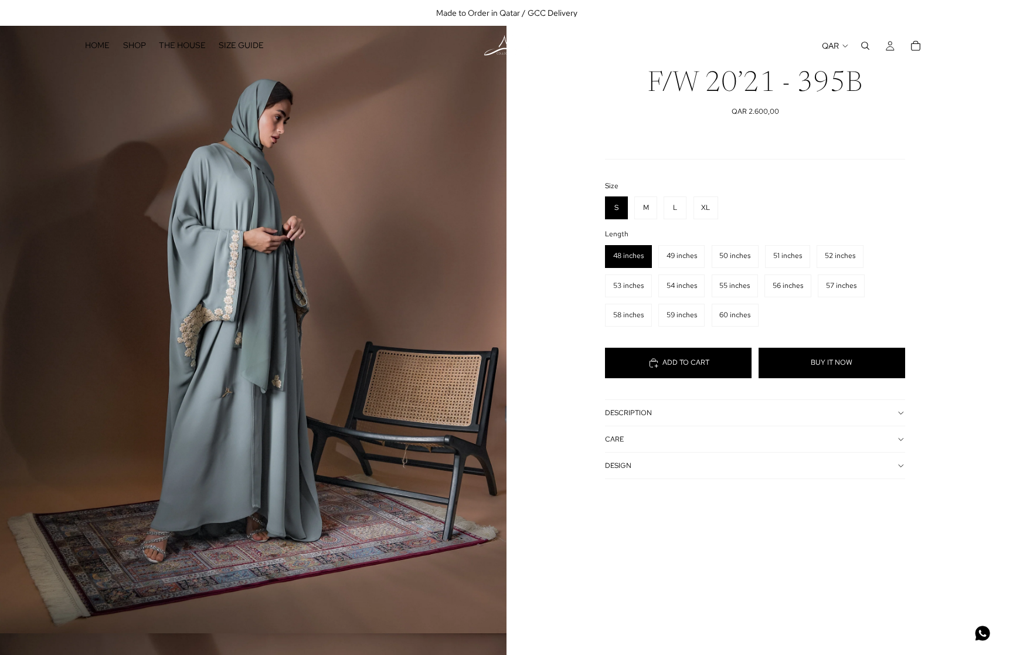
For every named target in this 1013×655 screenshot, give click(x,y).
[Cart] (916, 46)
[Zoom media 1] (253, 316)
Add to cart (685, 362)
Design (618, 465)
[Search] (865, 46)
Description (628, 413)
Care (614, 439)
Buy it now (831, 362)
